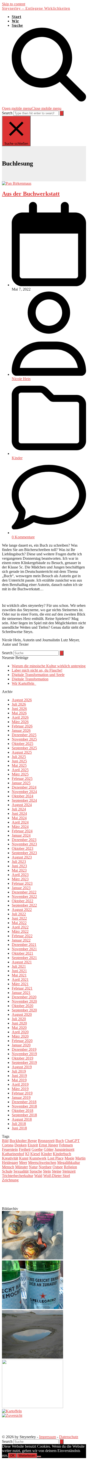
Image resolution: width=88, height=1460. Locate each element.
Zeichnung (10, 1180)
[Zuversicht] (12, 1415)
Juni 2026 (19, 709)
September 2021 (24, 958)
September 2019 (24, 1062)
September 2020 (24, 1010)
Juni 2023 (19, 866)
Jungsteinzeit (64, 1149)
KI (27, 1154)
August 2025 (22, 752)
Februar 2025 (22, 778)
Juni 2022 (19, 918)
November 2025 (24, 739)
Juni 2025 (19, 761)
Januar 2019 (21, 1097)
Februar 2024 (22, 831)
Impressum (47, 1437)
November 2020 (24, 1001)
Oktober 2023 (22, 848)
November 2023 (24, 844)
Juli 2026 (19, 704)
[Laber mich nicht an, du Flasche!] (32, 1308)
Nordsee (45, 1167)
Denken (20, 1145)
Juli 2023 (19, 861)
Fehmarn (66, 1145)
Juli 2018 (19, 1124)
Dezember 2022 (24, 892)
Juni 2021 (19, 971)
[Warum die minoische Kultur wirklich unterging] (32, 1258)
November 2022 (24, 896)
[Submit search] (62, 113)
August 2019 (22, 1067)
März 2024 (20, 827)
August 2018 (22, 1119)
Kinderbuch (62, 1154)
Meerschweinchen (42, 1162)
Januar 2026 (21, 730)
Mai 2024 (19, 818)
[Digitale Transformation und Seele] (32, 1357)
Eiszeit (33, 1145)
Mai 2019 (19, 1080)
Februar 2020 (22, 1041)
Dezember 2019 (24, 1049)
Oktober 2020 (22, 1006)
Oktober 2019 (22, 1058)
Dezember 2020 (24, 997)
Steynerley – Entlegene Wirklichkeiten (36, 8)
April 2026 (20, 717)
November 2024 (24, 792)
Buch (59, 1141)
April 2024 (20, 822)
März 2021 (20, 984)
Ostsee (58, 1167)
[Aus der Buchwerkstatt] (16, 183)
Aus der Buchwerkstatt (31, 194)
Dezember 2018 (24, 1102)
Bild (5, 1141)
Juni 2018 (19, 1128)
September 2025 (24, 748)
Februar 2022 (22, 936)
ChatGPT (72, 1141)
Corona (7, 1145)
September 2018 (24, 1115)
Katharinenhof (13, 1154)
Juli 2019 (19, 1071)
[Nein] (39, 1456)
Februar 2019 (22, 1093)
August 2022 (22, 910)
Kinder (17, 458)
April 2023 (20, 875)
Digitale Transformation (30, 679)
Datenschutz (68, 1437)
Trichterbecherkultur (17, 1176)
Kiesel (35, 1154)
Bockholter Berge (23, 1141)
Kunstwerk (37, 1158)
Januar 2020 (21, 1045)
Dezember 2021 (24, 945)
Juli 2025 (19, 757)
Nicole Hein (21, 379)
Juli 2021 (19, 966)
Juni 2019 (19, 1076)
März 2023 (20, 879)
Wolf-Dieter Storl (56, 1176)
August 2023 (22, 857)
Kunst (23, 1158)
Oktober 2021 (22, 953)
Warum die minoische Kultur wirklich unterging (49, 666)
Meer (23, 1162)
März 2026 (20, 722)
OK (12, 1455)
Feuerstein (10, 1149)
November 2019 (24, 1054)
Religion (70, 1167)
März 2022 (20, 931)
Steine (56, 1171)
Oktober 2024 (22, 796)
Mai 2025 (19, 765)
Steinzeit (69, 1171)
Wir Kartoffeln (24, 683)
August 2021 (22, 962)
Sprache (36, 1171)
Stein (47, 1171)
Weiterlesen (27, 1455)
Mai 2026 (19, 713)
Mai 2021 (19, 975)
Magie (69, 1158)
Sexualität (21, 1171)
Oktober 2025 (22, 744)
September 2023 (24, 853)
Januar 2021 (21, 993)
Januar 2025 (21, 783)
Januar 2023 (21, 888)
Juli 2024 (19, 809)
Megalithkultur (68, 1162)
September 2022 (24, 905)
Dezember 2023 (24, 840)
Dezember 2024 (24, 787)
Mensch (8, 1167)
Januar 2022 (21, 940)
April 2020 (20, 1032)
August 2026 (22, 700)
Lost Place (55, 1158)
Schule (7, 1171)
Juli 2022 (19, 914)
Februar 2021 (22, 988)
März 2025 (20, 774)
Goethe (37, 1149)
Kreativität (10, 1158)
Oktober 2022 (22, 901)
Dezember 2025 (24, 735)
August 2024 (22, 805)
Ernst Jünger (48, 1145)
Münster (21, 1167)
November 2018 (24, 1106)
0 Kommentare (23, 537)
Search (7, 113)
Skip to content (13, 4)
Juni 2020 (19, 1023)
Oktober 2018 (22, 1111)
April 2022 (20, 927)
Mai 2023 (19, 870)
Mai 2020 (19, 1028)
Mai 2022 (19, 923)
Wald (38, 1176)
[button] (31, 108)
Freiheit (25, 1149)
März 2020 (20, 1036)
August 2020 (22, 1014)
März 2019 (20, 1089)
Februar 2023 (22, 883)
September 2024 (24, 800)
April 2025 (20, 770)
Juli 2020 (19, 1019)
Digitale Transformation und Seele (38, 675)
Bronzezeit (46, 1141)
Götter (49, 1149)
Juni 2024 (19, 813)
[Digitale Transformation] (32, 1407)
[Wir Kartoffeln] (12, 1411)
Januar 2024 (21, 835)
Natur (33, 1167)
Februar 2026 (22, 726)
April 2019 (20, 1084)
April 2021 (20, 979)
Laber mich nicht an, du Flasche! (37, 670)
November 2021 (24, 949)
